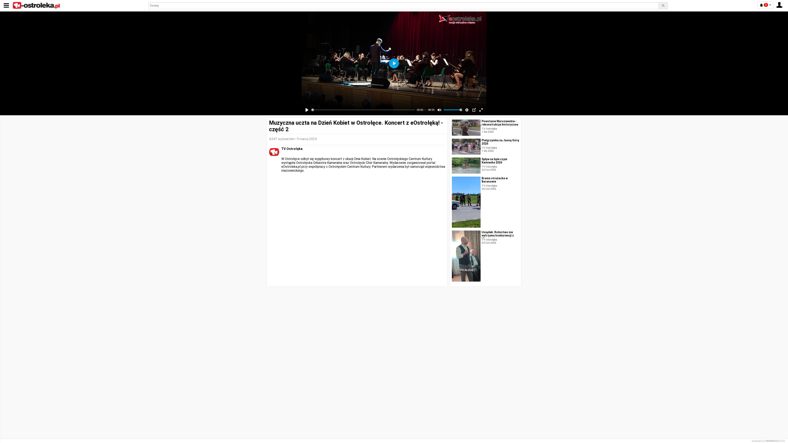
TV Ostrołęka (291, 149)
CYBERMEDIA (771, 441)
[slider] (363, 110)
